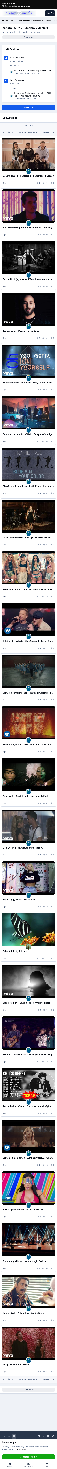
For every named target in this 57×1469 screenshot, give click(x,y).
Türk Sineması (17, 79)
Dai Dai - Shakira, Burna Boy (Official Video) (33, 70)
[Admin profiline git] (11, 72)
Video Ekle (28, 107)
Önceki (10, 132)
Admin (28, 73)
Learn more (5, 4)
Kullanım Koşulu (21, 1449)
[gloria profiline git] (28, 947)
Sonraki (46, 132)
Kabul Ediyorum (30, 1457)
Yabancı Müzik (17, 57)
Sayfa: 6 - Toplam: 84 (27, 132)
